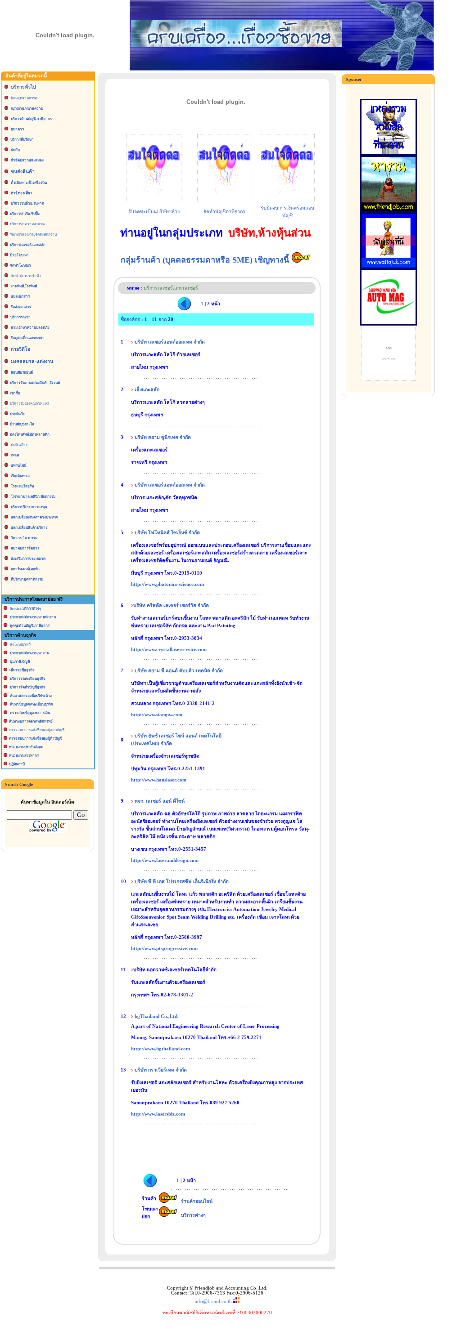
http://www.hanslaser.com (158, 779)
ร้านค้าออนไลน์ (196, 1201)
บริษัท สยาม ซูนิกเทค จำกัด (163, 437)
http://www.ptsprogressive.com (164, 948)
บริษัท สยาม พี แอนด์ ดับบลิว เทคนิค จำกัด (179, 670)
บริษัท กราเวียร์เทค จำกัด (161, 1069)
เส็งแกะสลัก (147, 389)
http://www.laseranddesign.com (165, 860)
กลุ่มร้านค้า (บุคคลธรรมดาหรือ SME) (188, 259)
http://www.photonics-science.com (167, 584)
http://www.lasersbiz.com (158, 1114)
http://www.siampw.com (156, 714)
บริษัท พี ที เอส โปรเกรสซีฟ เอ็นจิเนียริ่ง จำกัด (182, 881)
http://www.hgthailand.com (160, 1048)
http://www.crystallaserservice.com (169, 649)
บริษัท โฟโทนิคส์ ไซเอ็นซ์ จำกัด (166, 532)
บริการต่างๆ (193, 1215)
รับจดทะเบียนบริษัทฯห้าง (154, 211)
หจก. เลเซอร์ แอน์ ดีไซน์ (160, 801)
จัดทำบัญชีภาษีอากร (224, 211)
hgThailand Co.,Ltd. (157, 1016)
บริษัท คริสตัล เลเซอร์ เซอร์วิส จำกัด (171, 605)
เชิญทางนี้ (273, 259)
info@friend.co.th (213, 1301)
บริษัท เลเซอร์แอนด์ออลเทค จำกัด (170, 341)
